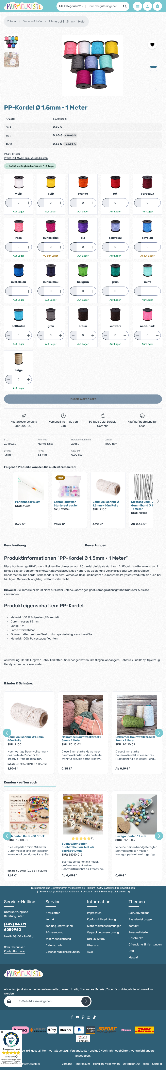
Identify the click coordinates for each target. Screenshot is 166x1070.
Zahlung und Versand (59, 926)
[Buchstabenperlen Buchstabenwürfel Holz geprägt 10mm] (83, 814)
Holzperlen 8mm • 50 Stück (26, 836)
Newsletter (53, 913)
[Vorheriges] (146, 89)
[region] (83, 65)
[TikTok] (94, 1017)
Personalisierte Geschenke (138, 935)
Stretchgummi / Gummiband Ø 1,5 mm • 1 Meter (146, 505)
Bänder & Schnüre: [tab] (18, 683)
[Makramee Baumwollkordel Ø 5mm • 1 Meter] (83, 715)
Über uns (93, 945)
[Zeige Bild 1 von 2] (153, 67)
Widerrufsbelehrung (58, 939)
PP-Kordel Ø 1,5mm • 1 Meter (67, 21)
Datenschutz (54, 945)
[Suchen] (125, 6)
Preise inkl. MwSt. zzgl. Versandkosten (26, 158)
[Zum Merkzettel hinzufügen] (152, 44)
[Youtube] (78, 1017)
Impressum (94, 913)
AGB (90, 952)
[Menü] (137, 6)
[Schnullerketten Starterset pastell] (69, 487)
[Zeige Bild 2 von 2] (153, 70)
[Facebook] (72, 1017)
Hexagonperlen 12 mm (130, 836)
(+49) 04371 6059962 (15, 927)
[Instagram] (89, 1017)
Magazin (134, 957)
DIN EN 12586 (96, 939)
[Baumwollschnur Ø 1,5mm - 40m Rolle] (108, 487)
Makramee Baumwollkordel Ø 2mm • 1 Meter (135, 738)
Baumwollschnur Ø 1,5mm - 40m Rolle (106, 503)
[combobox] (103, 6)
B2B (131, 951)
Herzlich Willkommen (106, 1064)
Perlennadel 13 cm (27, 502)
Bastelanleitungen (140, 919)
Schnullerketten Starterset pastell (66, 503)
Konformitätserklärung (101, 919)
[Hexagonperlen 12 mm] (137, 814)
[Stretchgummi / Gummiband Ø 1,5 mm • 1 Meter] (146, 487)
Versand (67, 1064)
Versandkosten (79, 1050)
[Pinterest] (83, 1017)
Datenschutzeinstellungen (63, 952)
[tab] (43, 545)
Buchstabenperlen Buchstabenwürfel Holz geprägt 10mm (78, 847)
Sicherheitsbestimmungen (104, 926)
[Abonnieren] (85, 1001)
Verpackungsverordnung (103, 932)
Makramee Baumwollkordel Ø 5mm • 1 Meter (81, 738)
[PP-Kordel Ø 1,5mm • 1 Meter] (92, 65)
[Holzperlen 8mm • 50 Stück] (29, 814)
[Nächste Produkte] (158, 500)
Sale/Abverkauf (139, 913)
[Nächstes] (155, 89)
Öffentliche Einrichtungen (145, 944)
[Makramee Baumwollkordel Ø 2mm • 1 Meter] (137, 715)
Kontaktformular (14, 951)
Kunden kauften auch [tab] (20, 782)
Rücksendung (54, 932)
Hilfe (146, 1064)
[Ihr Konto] (147, 6)
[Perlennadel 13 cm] (30, 487)
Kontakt (50, 919)
